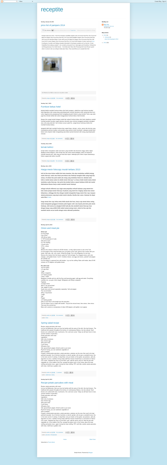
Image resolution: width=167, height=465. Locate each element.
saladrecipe (48, 374)
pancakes (47, 434)
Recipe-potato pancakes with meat (57, 382)
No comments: (60, 98)
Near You (106, 24)
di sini (49, 197)
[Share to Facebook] (72, 98)
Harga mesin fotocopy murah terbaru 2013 (60, 169)
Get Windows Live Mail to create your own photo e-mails (55, 92)
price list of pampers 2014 (53, 25)
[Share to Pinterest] (74, 98)
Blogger (91, 452)
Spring (52, 374)
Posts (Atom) (51, 442)
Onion (46, 317)
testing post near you (109, 26)
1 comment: (59, 372)
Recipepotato (54, 434)
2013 (105, 42)
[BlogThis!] (68, 98)
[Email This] (66, 98)
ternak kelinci (47, 147)
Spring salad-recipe (50, 323)
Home (65, 439)
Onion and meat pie (50, 228)
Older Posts (92, 439)
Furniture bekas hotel (51, 106)
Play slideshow (47, 30)
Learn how (73, 30)
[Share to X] (70, 98)
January (107, 37)
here (93, 41)
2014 (105, 35)
